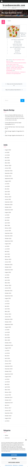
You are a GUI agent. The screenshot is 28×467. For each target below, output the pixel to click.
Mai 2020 (7, 335)
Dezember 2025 (8, 170)
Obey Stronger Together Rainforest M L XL (14, 135)
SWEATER (8, 69)
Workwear (20, 65)
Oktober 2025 (8, 176)
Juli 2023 (7, 246)
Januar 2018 (8, 395)
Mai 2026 (7, 157)
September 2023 (9, 241)
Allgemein (7, 438)
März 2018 (7, 389)
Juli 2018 (7, 379)
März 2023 (7, 256)
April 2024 (7, 222)
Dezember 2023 (8, 233)
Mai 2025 (7, 189)
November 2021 (8, 290)
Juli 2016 (7, 421)
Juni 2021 (7, 303)
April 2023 (7, 254)
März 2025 (7, 194)
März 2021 (7, 311)
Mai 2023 (7, 251)
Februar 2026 (8, 165)
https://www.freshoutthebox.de (12, 72)
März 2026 (7, 162)
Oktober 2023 (8, 238)
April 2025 (7, 191)
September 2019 (9, 345)
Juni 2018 (7, 381)
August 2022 (8, 272)
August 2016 (8, 418)
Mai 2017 (7, 405)
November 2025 (8, 173)
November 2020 (8, 319)
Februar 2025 (8, 196)
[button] (26, 440)
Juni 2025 (7, 186)
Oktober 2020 (8, 322)
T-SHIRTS (12, 67)
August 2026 (8, 149)
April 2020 (7, 337)
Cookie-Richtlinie (8, 465)
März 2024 (7, 225)
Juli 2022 (7, 275)
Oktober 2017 (8, 400)
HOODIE (22, 67)
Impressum (20, 465)
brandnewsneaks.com (14, 5)
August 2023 (8, 243)
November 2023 (8, 235)
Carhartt (9, 20)
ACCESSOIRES (9, 70)
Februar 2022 (8, 285)
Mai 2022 (7, 277)
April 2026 (7, 160)
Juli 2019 (7, 350)
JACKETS (8, 67)
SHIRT (16, 67)
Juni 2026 (7, 155)
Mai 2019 (7, 355)
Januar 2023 (8, 262)
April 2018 (7, 387)
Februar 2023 (8, 259)
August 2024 (8, 212)
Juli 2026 (7, 152)
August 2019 (8, 348)
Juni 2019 (7, 353)
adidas (6, 435)
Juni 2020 (7, 332)
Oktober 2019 (8, 342)
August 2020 (8, 327)
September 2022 (9, 269)
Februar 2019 (8, 361)
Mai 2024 (7, 220)
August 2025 (8, 181)
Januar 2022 (8, 288)
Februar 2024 (8, 228)
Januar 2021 (8, 316)
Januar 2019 (8, 363)
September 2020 (9, 324)
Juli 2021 (7, 301)
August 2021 (8, 298)
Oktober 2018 (8, 371)
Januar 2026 (8, 168)
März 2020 (7, 340)
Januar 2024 (8, 230)
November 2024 (8, 204)
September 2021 (9, 295)
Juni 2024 (7, 217)
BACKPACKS (19, 69)
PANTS (19, 67)
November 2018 (8, 368)
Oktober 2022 (8, 267)
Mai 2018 (7, 384)
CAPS (12, 69)
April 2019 (7, 358)
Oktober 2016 (8, 415)
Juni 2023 (7, 249)
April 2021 (7, 308)
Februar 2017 (8, 408)
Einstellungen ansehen (14, 462)
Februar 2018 (8, 392)
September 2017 (9, 402)
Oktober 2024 (8, 207)
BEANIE (14, 69)
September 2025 (9, 178)
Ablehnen (14, 458)
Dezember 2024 (8, 202)
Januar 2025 (8, 199)
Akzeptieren (14, 455)
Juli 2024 (7, 215)
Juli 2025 (7, 183)
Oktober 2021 (8, 293)
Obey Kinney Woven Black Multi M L (13, 89)
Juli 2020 (7, 329)
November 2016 (8, 413)
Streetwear (14, 65)
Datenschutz (15, 465)
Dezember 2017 (8, 397)
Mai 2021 (7, 306)
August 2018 (8, 376)
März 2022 (7, 282)
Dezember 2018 (8, 366)
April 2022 (7, 280)
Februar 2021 (8, 314)
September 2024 (9, 209)
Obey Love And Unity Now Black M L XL (14, 84)
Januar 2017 (8, 410)
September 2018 (9, 374)
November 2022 (8, 264)
